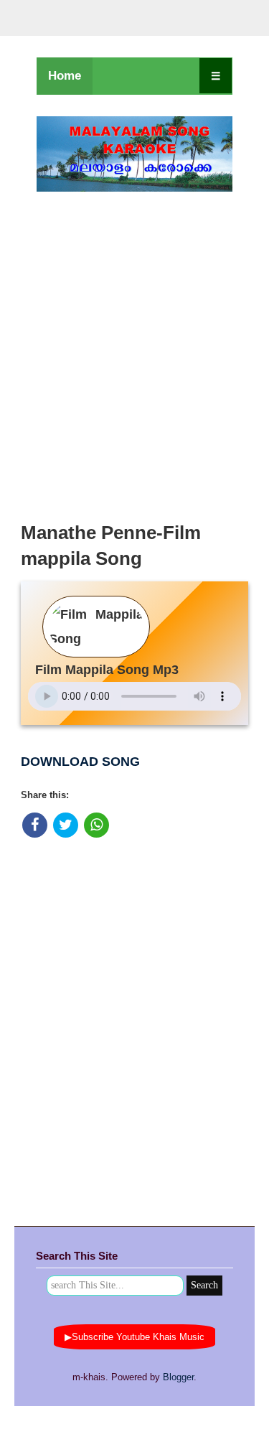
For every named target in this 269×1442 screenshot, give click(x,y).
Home (64, 76)
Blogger (178, 1377)
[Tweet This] (65, 825)
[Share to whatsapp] (96, 825)
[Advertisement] (134, 352)
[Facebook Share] (34, 825)
